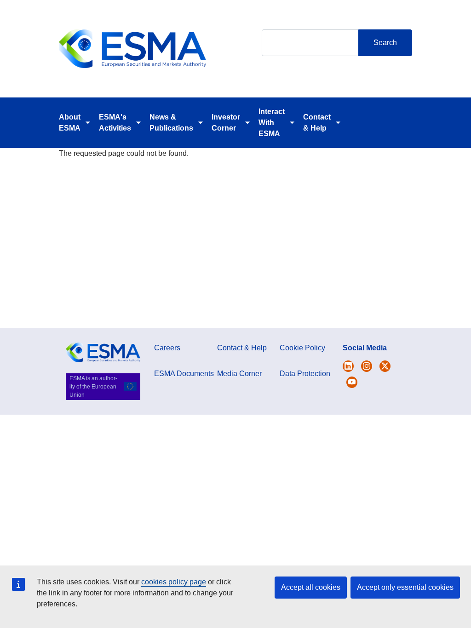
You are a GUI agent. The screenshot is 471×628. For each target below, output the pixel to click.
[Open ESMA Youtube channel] (351, 382)
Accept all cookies (310, 587)
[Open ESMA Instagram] (366, 366)
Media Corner (239, 373)
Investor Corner (226, 122)
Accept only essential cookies (405, 587)
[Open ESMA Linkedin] (385, 366)
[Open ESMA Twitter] (348, 366)
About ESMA (69, 122)
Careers (167, 348)
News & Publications (171, 122)
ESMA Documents (184, 373)
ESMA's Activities (115, 122)
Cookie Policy (302, 348)
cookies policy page (173, 582)
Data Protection (305, 373)
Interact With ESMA (271, 122)
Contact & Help (317, 122)
